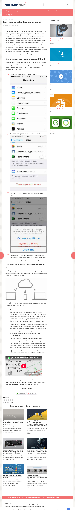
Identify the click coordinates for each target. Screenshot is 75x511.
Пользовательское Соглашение (14, 497)
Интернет (17, 11)
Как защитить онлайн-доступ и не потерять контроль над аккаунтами (13, 422)
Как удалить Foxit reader (57, 109)
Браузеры (9, 11)
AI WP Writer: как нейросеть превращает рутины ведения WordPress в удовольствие (37, 451)
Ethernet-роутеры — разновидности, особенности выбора (37, 477)
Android (52, 43)
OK (68, 509)
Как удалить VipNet (55, 63)
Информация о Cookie (53, 497)
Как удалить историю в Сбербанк (59, 131)
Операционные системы (38, 11)
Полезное (50, 11)
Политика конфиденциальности (35, 497)
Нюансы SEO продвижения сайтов (12, 476)
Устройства (9, 14)
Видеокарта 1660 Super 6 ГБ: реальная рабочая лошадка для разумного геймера (13, 451)
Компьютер (26, 11)
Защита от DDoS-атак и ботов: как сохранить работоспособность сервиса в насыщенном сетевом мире (37, 423)
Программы (59, 11)
